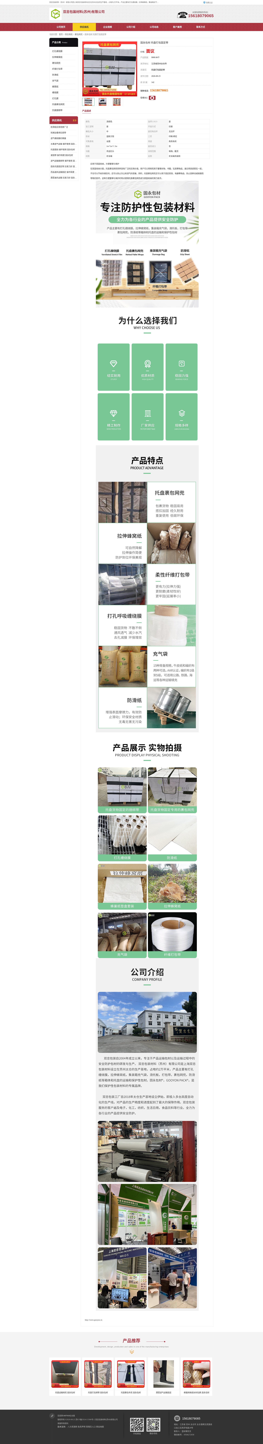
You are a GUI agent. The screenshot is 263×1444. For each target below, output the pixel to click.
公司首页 (61, 27)
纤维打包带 (57, 69)
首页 (61, 34)
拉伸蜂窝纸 (57, 57)
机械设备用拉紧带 (58, 133)
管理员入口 (91, 1427)
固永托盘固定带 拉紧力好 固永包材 (64, 166)
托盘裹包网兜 (58, 104)
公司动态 (154, 27)
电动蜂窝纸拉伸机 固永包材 (98, 1393)
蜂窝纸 (55, 87)
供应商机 (84, 27)
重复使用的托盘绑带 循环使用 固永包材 (198, 1393)
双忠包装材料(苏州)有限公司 (106, 1419)
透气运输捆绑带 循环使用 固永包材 (64, 161)
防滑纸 (55, 75)
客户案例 (177, 27)
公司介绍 (130, 27)
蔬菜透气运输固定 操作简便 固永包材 (164, 1393)
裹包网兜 (78, 34)
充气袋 (55, 81)
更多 (75, 120)
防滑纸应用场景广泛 (59, 127)
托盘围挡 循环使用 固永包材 (63, 150)
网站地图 (100, 1427)
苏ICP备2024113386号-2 (85, 1419)
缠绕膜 (55, 92)
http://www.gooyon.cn (93, 1320)
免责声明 (81, 1427)
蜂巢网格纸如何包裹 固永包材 (65, 1393)
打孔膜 (55, 98)
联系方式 (200, 27)
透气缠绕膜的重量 (58, 138)
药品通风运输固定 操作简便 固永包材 (64, 172)
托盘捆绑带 (57, 110)
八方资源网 (72, 1427)
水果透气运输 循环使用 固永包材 (64, 144)
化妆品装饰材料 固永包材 (131, 1393)
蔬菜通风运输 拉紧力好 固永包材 (64, 178)
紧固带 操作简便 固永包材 (62, 155)
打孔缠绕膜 (57, 51)
